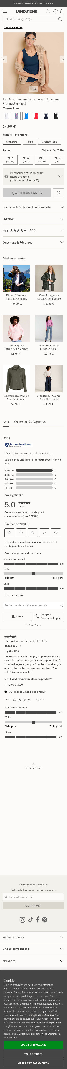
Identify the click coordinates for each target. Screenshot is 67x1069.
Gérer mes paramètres (33, 1063)
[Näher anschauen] (3, 59)
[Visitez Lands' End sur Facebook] (37, 920)
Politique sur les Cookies (41, 1014)
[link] (24, 504)
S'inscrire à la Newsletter (33, 884)
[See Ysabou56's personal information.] (20, 645)
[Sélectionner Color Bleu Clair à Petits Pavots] (17, 116)
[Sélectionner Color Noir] (56, 116)
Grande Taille (49, 141)
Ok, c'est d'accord (33, 1044)
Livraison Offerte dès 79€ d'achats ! (33, 3)
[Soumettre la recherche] (60, 19)
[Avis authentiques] (18, 445)
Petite (29, 141)
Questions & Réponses (17, 242)
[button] (9, 533)
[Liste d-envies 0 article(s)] (55, 11)
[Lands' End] (26, 11)
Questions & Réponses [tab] (30, 422)
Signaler (40, 699)
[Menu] (5, 11)
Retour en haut (33, 768)
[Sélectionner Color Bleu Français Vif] (26, 116)
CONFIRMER (33, 905)
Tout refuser (33, 1054)
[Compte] (48, 11)
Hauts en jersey (13, 27)
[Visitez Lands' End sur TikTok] (29, 920)
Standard (12, 141)
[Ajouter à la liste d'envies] (58, 192)
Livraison (8, 219)
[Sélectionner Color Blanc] (7, 116)
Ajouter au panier (27, 193)
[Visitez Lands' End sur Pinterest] (43, 920)
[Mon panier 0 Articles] (62, 11)
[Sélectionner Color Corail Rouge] (36, 116)
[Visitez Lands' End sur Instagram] (22, 920)
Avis (6, 422)
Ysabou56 (10, 645)
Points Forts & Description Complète (27, 207)
